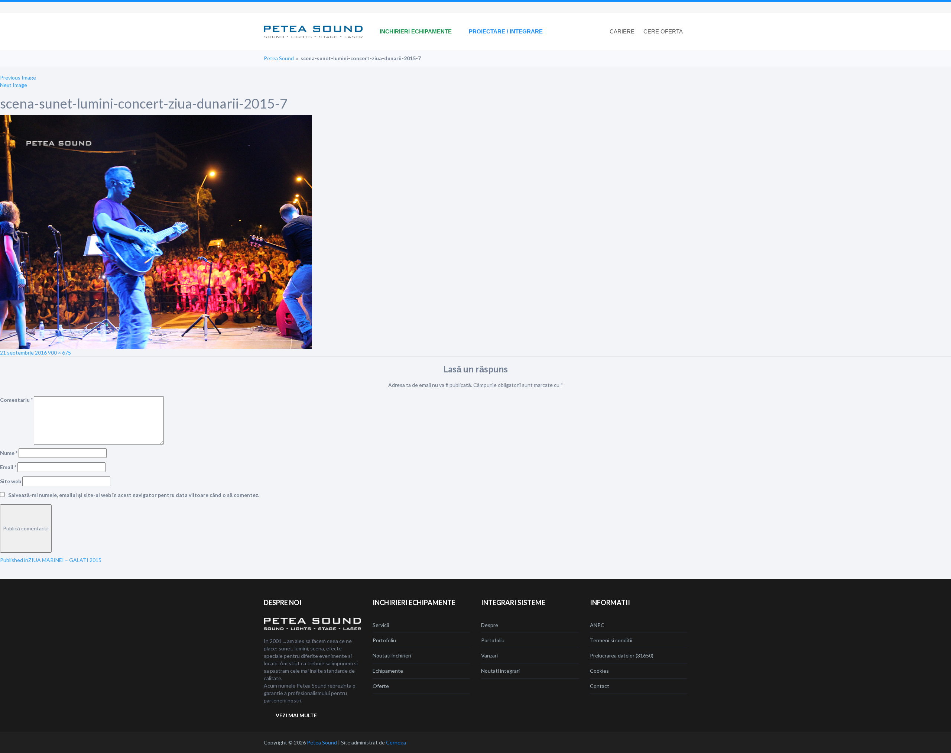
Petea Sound (279, 58)
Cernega (396, 742)
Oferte (381, 686)
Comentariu (16, 400)
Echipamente (388, 671)
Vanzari (489, 655)
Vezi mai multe (296, 715)
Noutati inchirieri (392, 655)
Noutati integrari (500, 671)
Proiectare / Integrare (506, 31)
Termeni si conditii (611, 640)
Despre (489, 625)
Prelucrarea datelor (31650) (621, 655)
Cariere (622, 31)
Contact (599, 686)
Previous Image (18, 77)
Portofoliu (384, 640)
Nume (8, 453)
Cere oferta (663, 31)
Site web (10, 481)
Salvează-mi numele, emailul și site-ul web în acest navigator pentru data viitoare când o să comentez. (133, 495)
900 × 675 (59, 352)
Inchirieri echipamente (416, 31)
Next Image (13, 85)
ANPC (597, 625)
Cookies (599, 671)
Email (8, 467)
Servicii (381, 625)
